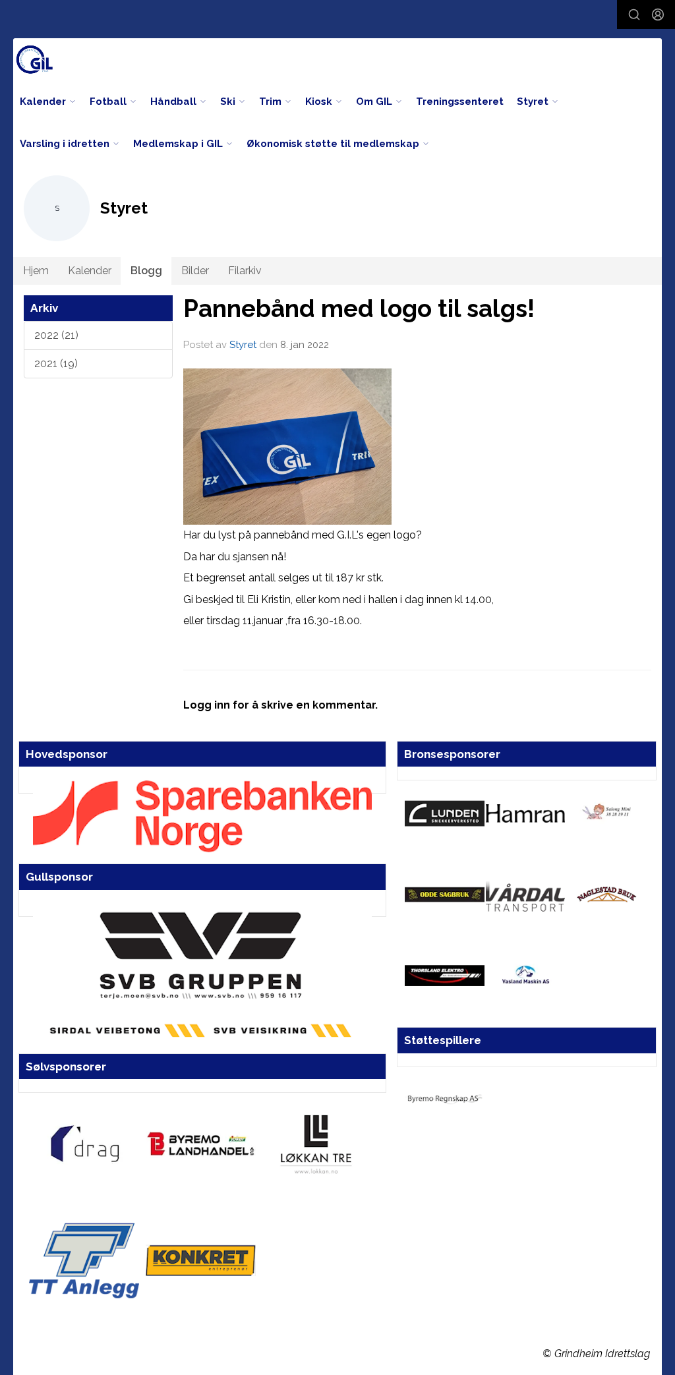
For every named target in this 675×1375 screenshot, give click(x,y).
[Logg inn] (658, 14)
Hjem (36, 270)
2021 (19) (56, 363)
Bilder (195, 270)
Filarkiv (245, 270)
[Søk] (634, 14)
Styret (242, 345)
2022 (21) (56, 335)
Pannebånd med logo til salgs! (359, 308)
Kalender (89, 270)
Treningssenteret (460, 101)
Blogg (146, 270)
